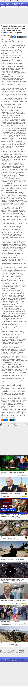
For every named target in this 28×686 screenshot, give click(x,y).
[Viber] (22, 37)
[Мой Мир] (15, 37)
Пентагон (22, 652)
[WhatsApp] (24, 37)
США (4, 424)
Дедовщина (3, 426)
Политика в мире (12, 652)
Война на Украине (5, 7)
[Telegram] (26, 37)
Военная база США (21, 424)
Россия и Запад (7, 651)
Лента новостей (11, 4)
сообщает (22, 411)
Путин (22, 4)
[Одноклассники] (11, 37)
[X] (18, 37)
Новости (23, 3)
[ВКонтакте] (13, 37)
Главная (8, 3)
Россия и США (17, 651)
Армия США (10, 424)
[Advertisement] (14, 15)
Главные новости (15, 3)
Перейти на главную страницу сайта (14, 659)
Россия (18, 4)
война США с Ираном (16, 7)
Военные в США (13, 426)
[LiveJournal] (20, 37)
